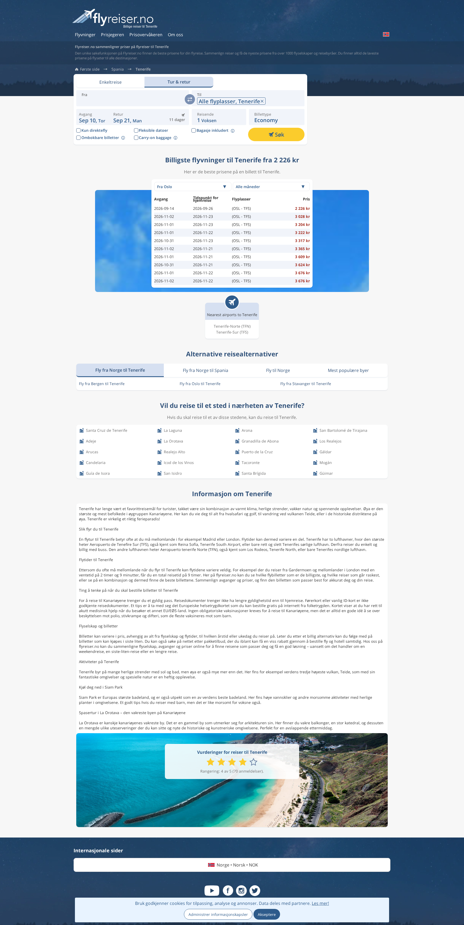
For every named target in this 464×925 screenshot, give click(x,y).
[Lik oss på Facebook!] (228, 890)
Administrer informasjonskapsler (218, 914)
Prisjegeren (112, 35)
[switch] (190, 99)
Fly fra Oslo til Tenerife (200, 383)
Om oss (175, 35)
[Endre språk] (386, 34)
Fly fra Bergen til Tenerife (102, 383)
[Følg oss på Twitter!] (254, 890)
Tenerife (143, 69)
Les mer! (320, 903)
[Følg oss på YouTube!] (212, 891)
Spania (117, 69)
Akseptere (267, 914)
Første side (90, 69)
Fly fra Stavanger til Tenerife (305, 383)
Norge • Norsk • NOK (237, 865)
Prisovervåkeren (145, 35)
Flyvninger (85, 35)
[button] (127, 117)
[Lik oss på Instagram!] (241, 890)
